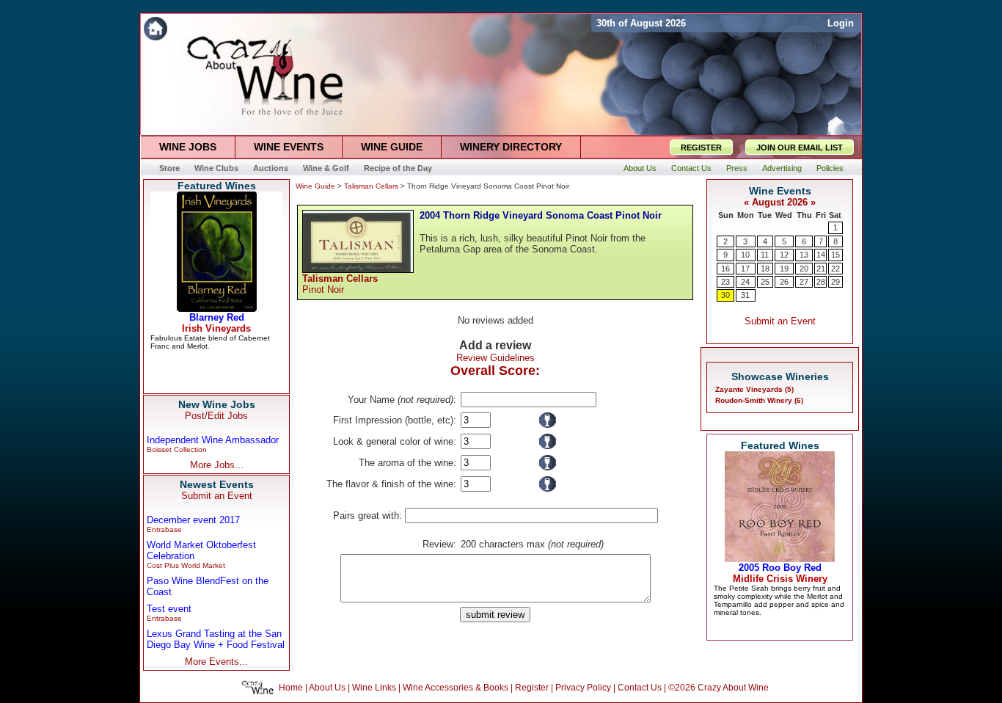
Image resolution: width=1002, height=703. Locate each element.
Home (291, 687)
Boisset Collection (177, 449)
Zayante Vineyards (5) (754, 389)
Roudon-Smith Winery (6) (759, 400)
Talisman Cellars (371, 186)
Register (532, 687)
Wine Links (374, 687)
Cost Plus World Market (186, 565)
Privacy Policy (583, 687)
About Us (327, 687)
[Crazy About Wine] (365, 28)
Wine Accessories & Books (455, 687)
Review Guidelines (495, 357)
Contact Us (640, 687)
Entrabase (164, 529)
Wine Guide (315, 186)
